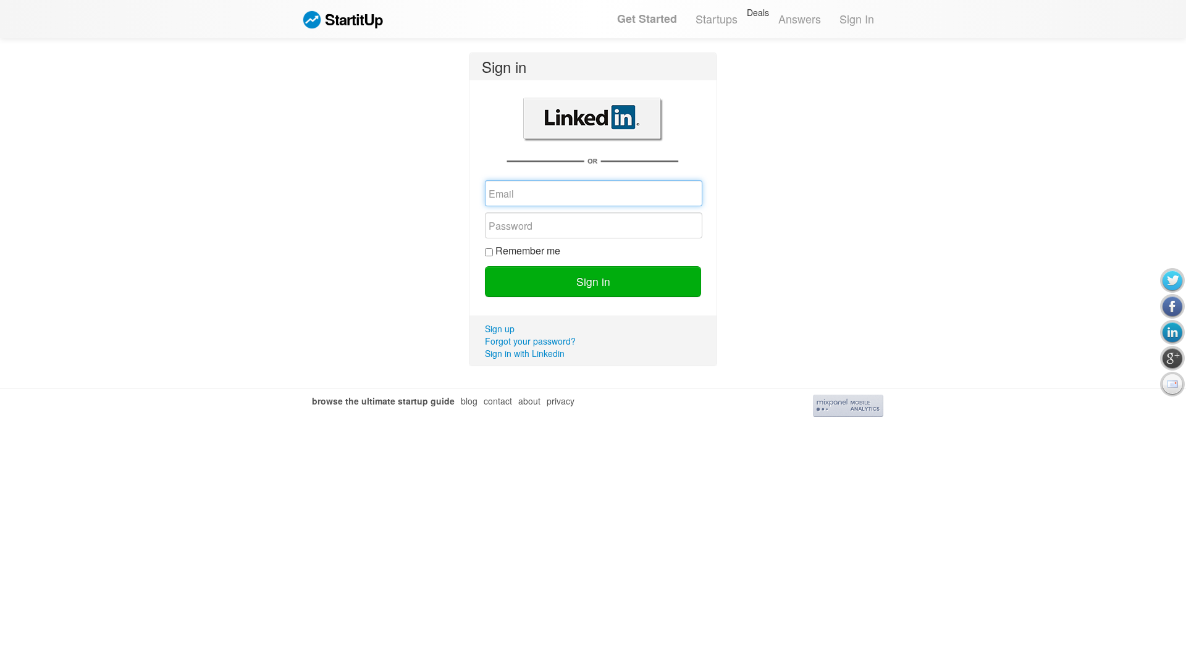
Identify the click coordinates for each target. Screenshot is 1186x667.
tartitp (354, 19)
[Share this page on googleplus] (1172, 358)
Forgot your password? (530, 341)
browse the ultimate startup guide (383, 401)
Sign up (500, 328)
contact (498, 401)
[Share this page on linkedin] (1172, 332)
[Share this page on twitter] (1172, 280)
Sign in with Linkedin (525, 353)
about (529, 401)
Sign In (856, 18)
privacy (560, 401)
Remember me (527, 251)
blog (469, 401)
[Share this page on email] (1172, 384)
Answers (799, 18)
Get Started (647, 18)
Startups (717, 18)
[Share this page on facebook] (1172, 306)
